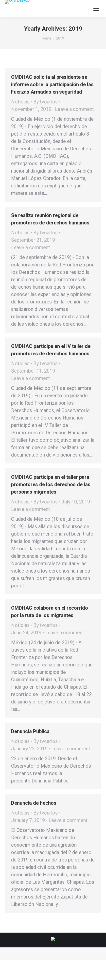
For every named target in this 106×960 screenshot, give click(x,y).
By (45, 102)
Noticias (20, 102)
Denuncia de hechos (33, 803)
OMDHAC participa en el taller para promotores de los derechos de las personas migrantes (50, 484)
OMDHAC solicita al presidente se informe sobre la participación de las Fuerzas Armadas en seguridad (52, 84)
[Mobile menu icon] (96, 9)
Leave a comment (74, 109)
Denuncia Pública (30, 731)
